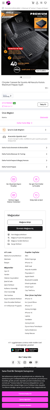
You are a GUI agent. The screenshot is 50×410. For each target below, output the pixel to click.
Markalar (7, 259)
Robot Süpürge (30, 259)
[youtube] (30, 364)
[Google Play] (17, 350)
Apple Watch (29, 276)
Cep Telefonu (30, 290)
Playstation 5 (29, 273)
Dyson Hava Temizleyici (33, 326)
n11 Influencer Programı (13, 306)
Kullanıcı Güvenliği (10, 288)
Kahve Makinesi (31, 330)
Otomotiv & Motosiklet (12, 8)
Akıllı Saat (28, 266)
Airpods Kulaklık (31, 270)
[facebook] (13, 364)
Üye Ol (6, 271)
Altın (26, 256)
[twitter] (19, 364)
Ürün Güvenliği (9, 292)
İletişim (6, 263)
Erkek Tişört (29, 287)
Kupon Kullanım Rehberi (13, 299)
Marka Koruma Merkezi (12, 256)
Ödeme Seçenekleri (11, 278)
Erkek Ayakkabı (30, 284)
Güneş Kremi (29, 323)
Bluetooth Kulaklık (31, 280)
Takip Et (43, 104)
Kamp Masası (30, 333)
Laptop (27, 316)
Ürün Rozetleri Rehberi (12, 302)
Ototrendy (44, 117)
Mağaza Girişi (25, 222)
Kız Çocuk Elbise (31, 302)
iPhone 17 (28, 306)
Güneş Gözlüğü (30, 309)
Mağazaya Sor (8, 106)
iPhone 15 (28, 299)
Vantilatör (28, 320)
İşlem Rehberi (9, 285)
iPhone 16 (28, 313)
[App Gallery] (31, 350)
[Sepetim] (33, 3)
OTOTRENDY (7, 103)
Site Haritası (8, 295)
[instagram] (24, 364)
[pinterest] (36, 364)
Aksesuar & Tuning (28, 8)
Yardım (6, 275)
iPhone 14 (28, 263)
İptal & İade (8, 281)
